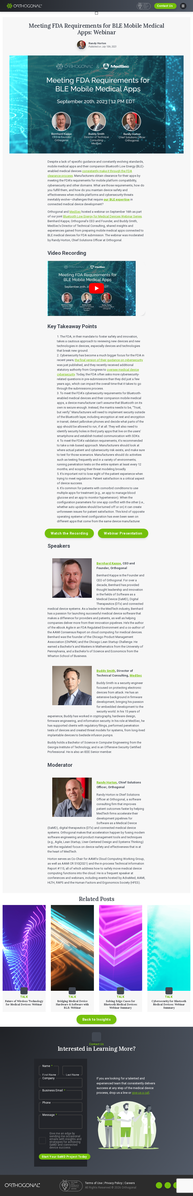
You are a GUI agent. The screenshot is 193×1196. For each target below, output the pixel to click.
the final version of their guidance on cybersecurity (109, 360)
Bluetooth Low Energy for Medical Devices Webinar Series (102, 216)
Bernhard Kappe (108, 563)
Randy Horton (106, 782)
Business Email (53, 1090)
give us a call (140, 1092)
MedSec (75, 211)
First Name (49, 1075)
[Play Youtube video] (96, 288)
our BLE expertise (117, 199)
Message (49, 1115)
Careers (130, 1183)
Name (47, 1066)
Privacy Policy (114, 1183)
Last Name (72, 1075)
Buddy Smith (105, 671)
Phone (46, 1103)
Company (48, 1078)
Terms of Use (94, 1183)
